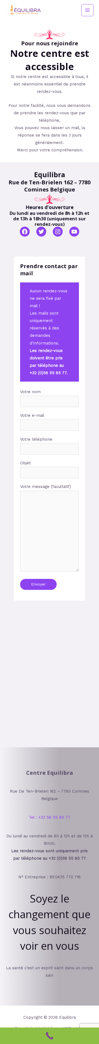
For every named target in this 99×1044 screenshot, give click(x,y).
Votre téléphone (36, 439)
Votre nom (30, 391)
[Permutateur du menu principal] (87, 10)
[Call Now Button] (49, 1036)
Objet (25, 462)
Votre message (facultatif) (45, 486)
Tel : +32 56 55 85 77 (49, 817)
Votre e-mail (32, 415)
